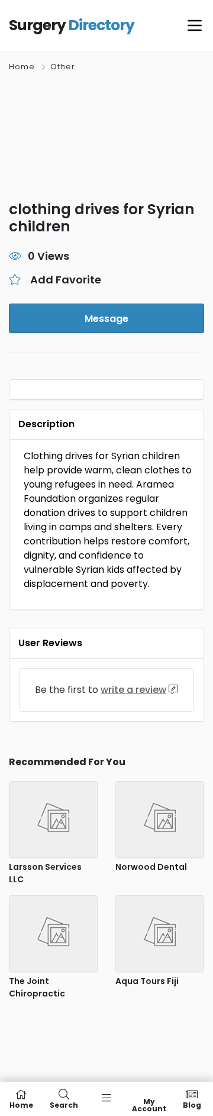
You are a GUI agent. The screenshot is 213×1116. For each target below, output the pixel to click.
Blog (192, 1104)
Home (22, 67)
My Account (149, 1104)
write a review (133, 689)
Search (64, 1104)
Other (62, 67)
